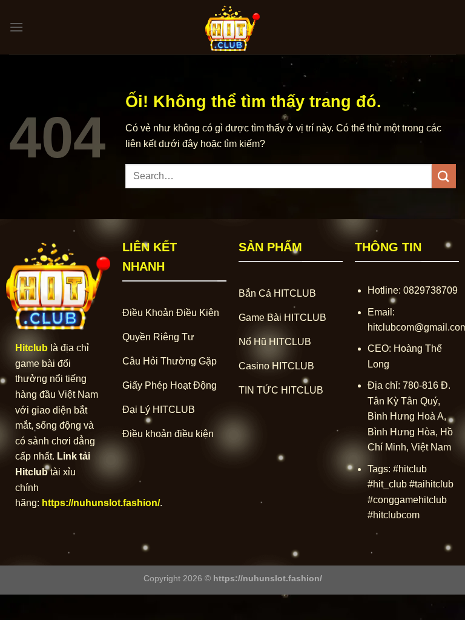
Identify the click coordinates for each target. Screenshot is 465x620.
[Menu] (16, 27)
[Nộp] (444, 176)
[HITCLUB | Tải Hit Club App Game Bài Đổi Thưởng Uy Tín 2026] (232, 27)
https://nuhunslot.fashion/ (101, 503)
